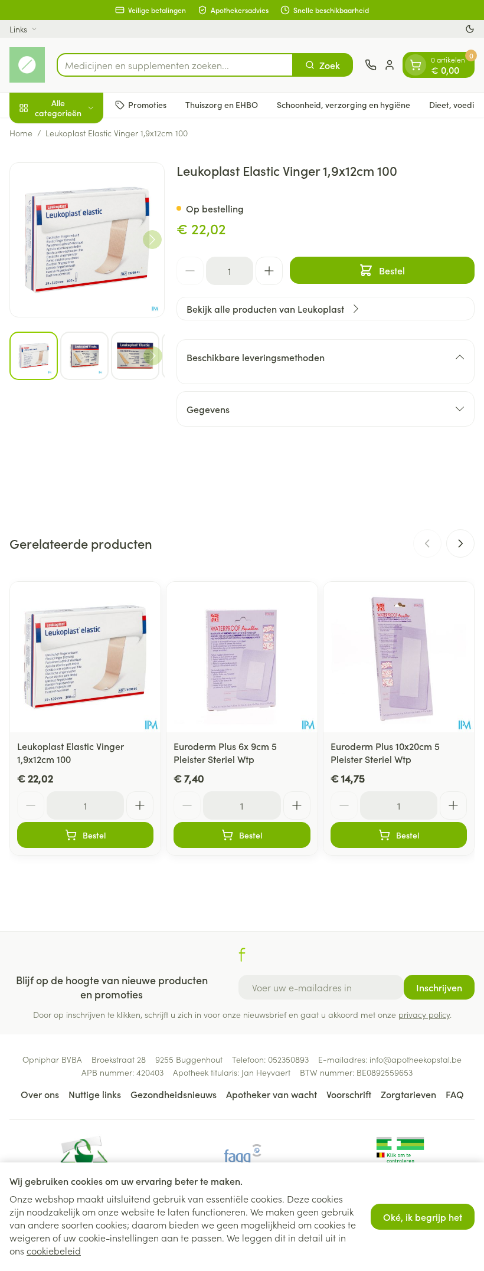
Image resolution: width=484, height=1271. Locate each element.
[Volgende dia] (460, 543)
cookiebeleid (54, 1250)
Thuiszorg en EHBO (221, 104)
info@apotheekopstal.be (415, 1059)
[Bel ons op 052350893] (371, 65)
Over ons (40, 1093)
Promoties (147, 104)
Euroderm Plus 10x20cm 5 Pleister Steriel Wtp (385, 752)
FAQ (455, 1093)
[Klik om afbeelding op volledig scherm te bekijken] (87, 240)
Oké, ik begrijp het (422, 1216)
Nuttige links (94, 1093)
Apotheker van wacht (271, 1093)
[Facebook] (242, 955)
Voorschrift (348, 1093)
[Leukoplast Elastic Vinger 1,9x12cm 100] (85, 657)
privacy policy (424, 1014)
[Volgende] (152, 239)
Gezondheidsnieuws (173, 1093)
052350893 (288, 1059)
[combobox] (175, 65)
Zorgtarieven (408, 1093)
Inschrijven (439, 987)
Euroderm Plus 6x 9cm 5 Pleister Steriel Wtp (225, 752)
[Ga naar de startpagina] (27, 65)
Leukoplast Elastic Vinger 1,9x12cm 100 (70, 752)
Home (20, 133)
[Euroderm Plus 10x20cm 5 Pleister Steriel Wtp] (398, 657)
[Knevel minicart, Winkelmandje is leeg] (415, 65)
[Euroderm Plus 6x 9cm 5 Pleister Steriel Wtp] (241, 657)
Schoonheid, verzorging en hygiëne (343, 104)
